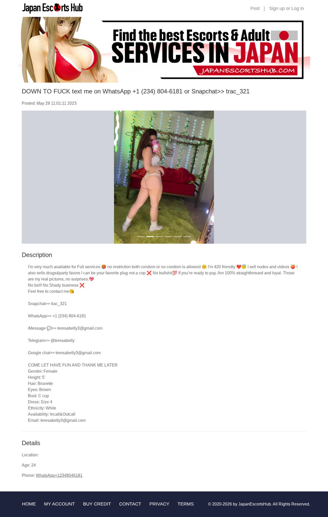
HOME (29, 504)
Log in (297, 8)
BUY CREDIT (97, 504)
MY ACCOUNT (59, 504)
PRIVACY (159, 504)
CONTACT (130, 504)
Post (255, 8)
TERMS (186, 504)
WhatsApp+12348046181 (59, 475)
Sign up (277, 8)
